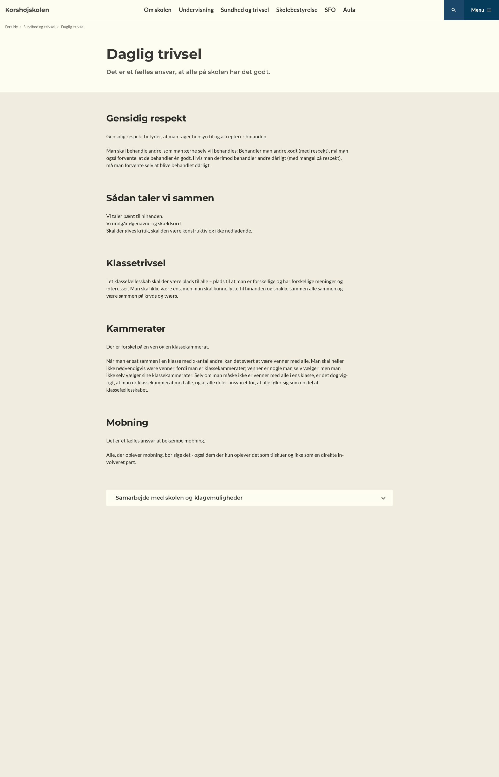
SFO (330, 9)
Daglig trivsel (73, 26)
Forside (11, 26)
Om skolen (158, 9)
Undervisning (196, 9)
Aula (349, 9)
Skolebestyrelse (297, 9)
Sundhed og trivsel (245, 9)
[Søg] (454, 10)
